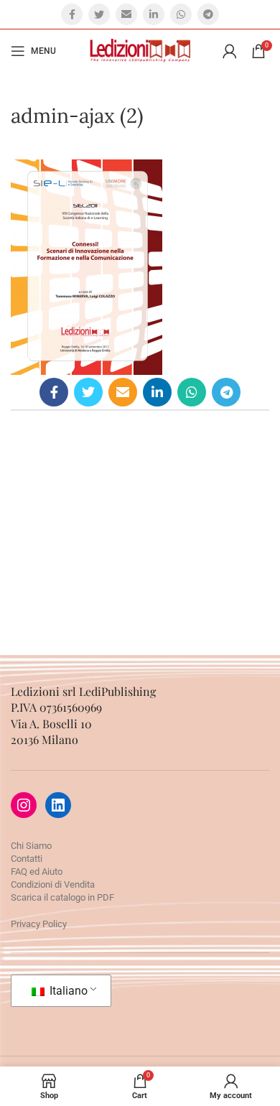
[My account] (229, 51)
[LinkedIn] (58, 805)
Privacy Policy (39, 924)
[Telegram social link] (208, 14)
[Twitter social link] (99, 14)
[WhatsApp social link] (181, 14)
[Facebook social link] (72, 14)
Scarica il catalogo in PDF (62, 897)
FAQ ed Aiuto (36, 871)
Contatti (26, 858)
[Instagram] (24, 805)
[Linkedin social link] (153, 14)
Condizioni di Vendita (53, 884)
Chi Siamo (31, 845)
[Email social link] (126, 14)
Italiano (67, 991)
